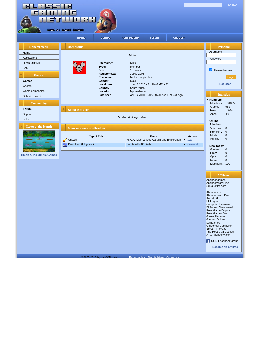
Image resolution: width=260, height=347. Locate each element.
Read (189, 139)
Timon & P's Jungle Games (39, 154)
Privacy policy (137, 257)
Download (192, 144)
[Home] (81, 37)
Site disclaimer (155, 257)
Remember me (222, 70)
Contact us (172, 257)
